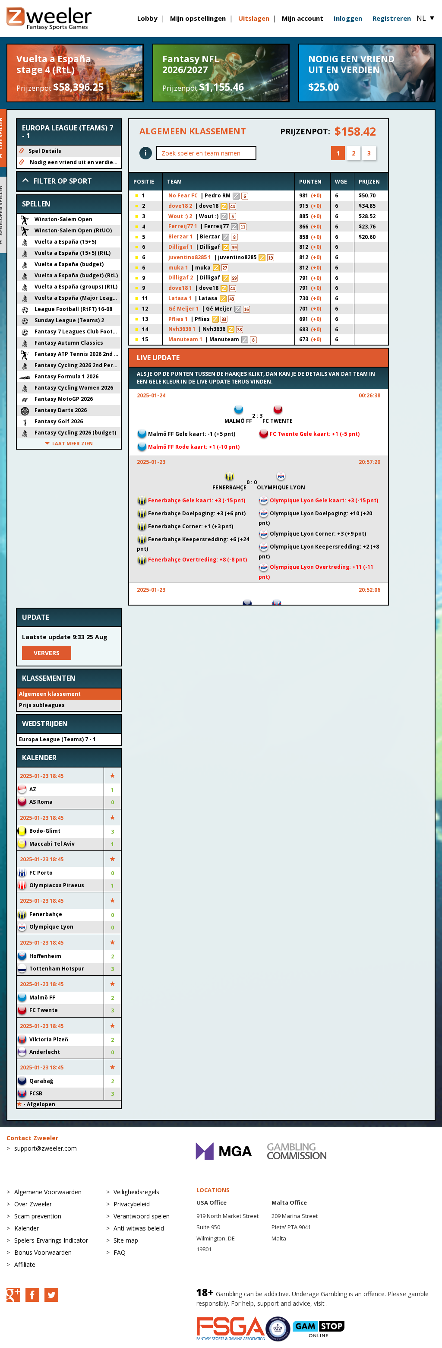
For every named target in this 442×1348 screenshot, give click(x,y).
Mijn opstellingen (198, 18)
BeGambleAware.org (358, 1303)
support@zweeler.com (45, 1148)
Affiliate (24, 1264)
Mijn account (302, 18)
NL (426, 18)
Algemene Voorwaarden (48, 1192)
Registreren (392, 18)
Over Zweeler (33, 1204)
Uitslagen (253, 18)
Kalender (26, 1228)
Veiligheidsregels (136, 1192)
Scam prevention (37, 1216)
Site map (126, 1240)
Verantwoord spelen (142, 1216)
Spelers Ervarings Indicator (51, 1240)
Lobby (147, 18)
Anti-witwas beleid (139, 1228)
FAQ (120, 1252)
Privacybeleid (132, 1204)
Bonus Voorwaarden (43, 1252)
